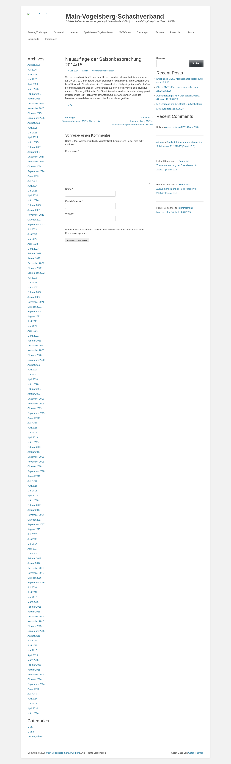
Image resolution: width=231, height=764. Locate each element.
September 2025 (36, 118)
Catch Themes (196, 752)
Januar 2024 (34, 210)
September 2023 (36, 224)
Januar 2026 (34, 98)
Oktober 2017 (34, 519)
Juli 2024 (32, 181)
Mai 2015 (32, 650)
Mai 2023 (32, 239)
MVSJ (31, 731)
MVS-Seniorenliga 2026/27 (170, 108)
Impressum (51, 39)
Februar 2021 (34, 340)
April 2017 (33, 548)
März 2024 (33, 200)
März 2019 (33, 442)
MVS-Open (125, 32)
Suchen (160, 58)
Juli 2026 (32, 69)
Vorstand (58, 32)
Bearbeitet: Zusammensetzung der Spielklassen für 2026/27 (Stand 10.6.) (176, 165)
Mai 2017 (32, 543)
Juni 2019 (32, 427)
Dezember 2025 (36, 103)
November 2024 (36, 161)
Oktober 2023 (34, 219)
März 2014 (33, 713)
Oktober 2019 (34, 408)
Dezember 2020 (36, 345)
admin (85, 71)
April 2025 (33, 137)
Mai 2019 (32, 432)
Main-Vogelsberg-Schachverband (115, 16)
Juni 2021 (32, 321)
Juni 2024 (32, 185)
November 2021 (36, 302)
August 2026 (34, 64)
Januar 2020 (34, 393)
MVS (70, 105)
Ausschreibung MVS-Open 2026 (181, 127)
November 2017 (36, 514)
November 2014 (36, 674)
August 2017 (34, 529)
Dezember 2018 (36, 456)
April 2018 (33, 495)
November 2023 (36, 214)
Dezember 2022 (36, 263)
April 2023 (33, 243)
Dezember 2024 (36, 156)
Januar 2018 (34, 510)
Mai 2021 (32, 326)
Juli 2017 (32, 534)
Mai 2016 (32, 597)
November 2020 (36, 350)
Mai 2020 (32, 374)
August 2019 (34, 418)
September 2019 (36, 413)
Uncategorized (35, 736)
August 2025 (34, 122)
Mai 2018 (32, 490)
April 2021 (33, 331)
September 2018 (36, 471)
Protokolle (175, 32)
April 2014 (33, 708)
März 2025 (33, 142)
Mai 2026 (32, 79)
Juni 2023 (32, 234)
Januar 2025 (34, 152)
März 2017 (33, 553)
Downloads (33, 39)
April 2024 (33, 195)
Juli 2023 (32, 229)
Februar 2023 (34, 253)
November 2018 (36, 461)
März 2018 (33, 500)
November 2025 (36, 108)
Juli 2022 (32, 277)
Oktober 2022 (34, 268)
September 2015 (36, 631)
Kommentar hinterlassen (103, 71)
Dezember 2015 (36, 616)
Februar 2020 (34, 389)
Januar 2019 (34, 452)
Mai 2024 (32, 190)
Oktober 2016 (34, 577)
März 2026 (33, 89)
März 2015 (33, 660)
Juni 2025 (32, 127)
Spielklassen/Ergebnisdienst (98, 32)
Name (69, 189)
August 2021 (34, 316)
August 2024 (34, 176)
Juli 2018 (32, 481)
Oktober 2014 (34, 679)
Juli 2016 (32, 587)
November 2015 (36, 621)
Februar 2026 (34, 94)
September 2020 (36, 360)
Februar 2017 (34, 558)
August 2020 (34, 365)
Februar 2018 (34, 505)
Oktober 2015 (34, 626)
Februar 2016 (34, 606)
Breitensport (143, 32)
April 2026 (33, 84)
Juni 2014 (32, 698)
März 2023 (33, 248)
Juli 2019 (32, 423)
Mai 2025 (32, 132)
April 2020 (33, 379)
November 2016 (36, 573)
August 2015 (34, 635)
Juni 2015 (32, 645)
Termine (160, 32)
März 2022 (33, 287)
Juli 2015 (32, 640)
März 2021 (33, 335)
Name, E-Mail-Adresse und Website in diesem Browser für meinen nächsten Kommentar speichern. (104, 231)
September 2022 (36, 272)
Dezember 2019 (36, 398)
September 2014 (36, 684)
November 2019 (36, 403)
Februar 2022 (34, 292)
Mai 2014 (32, 703)
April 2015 (33, 655)
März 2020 (33, 384)
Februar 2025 (34, 147)
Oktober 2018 (34, 466)
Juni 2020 (32, 369)
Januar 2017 (34, 563)
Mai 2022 (32, 282)
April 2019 (33, 437)
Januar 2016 (34, 611)
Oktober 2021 (34, 306)
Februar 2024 (34, 205)
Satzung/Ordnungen (38, 32)
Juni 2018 (32, 485)
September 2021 (36, 311)
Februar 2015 (34, 664)
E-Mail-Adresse (74, 201)
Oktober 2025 (34, 113)
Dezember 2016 (36, 568)
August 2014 (34, 689)
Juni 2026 (32, 74)
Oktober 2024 (34, 166)
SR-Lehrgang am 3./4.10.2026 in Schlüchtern (179, 104)
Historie (190, 32)
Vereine (73, 32)
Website (69, 213)
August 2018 (34, 476)
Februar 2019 (34, 447)
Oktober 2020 (34, 355)
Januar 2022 (34, 297)
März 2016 (33, 601)
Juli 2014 (32, 694)
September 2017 (36, 524)
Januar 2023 (34, 258)
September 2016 (36, 582)
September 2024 (36, 171)
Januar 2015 (34, 669)
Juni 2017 (32, 539)
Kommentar (72, 151)
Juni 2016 (32, 592)
